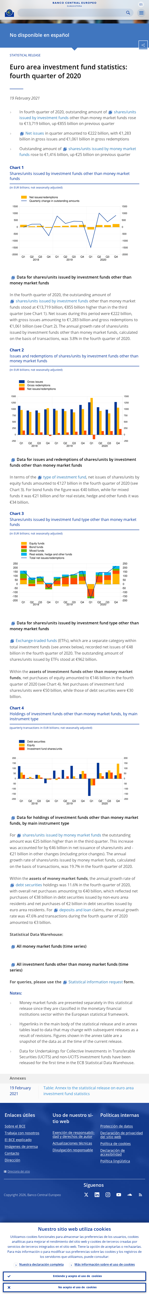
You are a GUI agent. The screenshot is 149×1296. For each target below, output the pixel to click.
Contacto (12, 1153)
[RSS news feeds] (140, 1194)
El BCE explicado (18, 1140)
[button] (141, 4)
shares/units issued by (62, 835)
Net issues (34, 134)
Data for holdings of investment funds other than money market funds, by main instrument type (74, 821)
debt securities (29, 885)
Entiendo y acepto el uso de (77, 1276)
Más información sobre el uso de (104, 1264)
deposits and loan (75, 910)
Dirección (12, 1160)
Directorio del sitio (19, 1171)
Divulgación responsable (73, 1150)
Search (128, 12)
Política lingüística (115, 1161)
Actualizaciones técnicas (72, 1143)
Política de (115, 1144)
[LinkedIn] (97, 1194)
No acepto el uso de (77, 1287)
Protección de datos (116, 1126)
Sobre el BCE (15, 1126)
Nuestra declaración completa (41, 1264)
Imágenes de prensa (21, 1147)
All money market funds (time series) (51, 947)
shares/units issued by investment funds (52, 301)
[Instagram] (108, 1194)
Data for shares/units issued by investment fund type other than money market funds (74, 626)
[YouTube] (118, 1194)
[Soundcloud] (129, 1194)
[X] (86, 1194)
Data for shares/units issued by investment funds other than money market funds (71, 280)
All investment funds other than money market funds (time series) (69, 967)
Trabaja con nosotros (22, 1133)
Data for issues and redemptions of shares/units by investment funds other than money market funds (73, 463)
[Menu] (141, 13)
